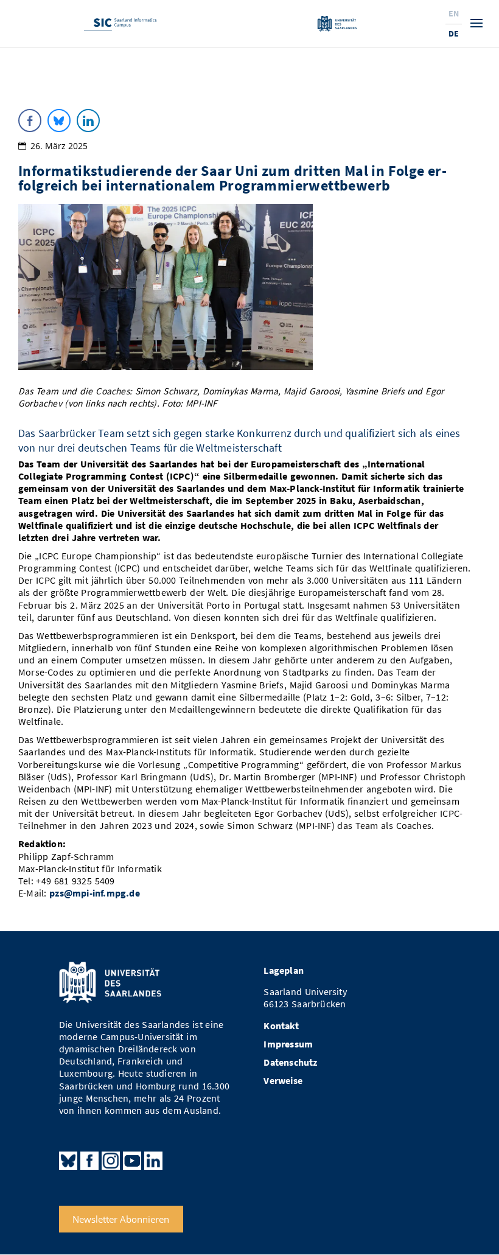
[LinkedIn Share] (88, 120)
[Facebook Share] (29, 120)
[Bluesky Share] (59, 120)
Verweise (282, 1080)
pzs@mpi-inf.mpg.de (94, 893)
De (453, 33)
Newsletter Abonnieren (120, 1219)
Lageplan (283, 970)
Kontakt (280, 1026)
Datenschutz (290, 1062)
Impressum (288, 1044)
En (453, 13)
